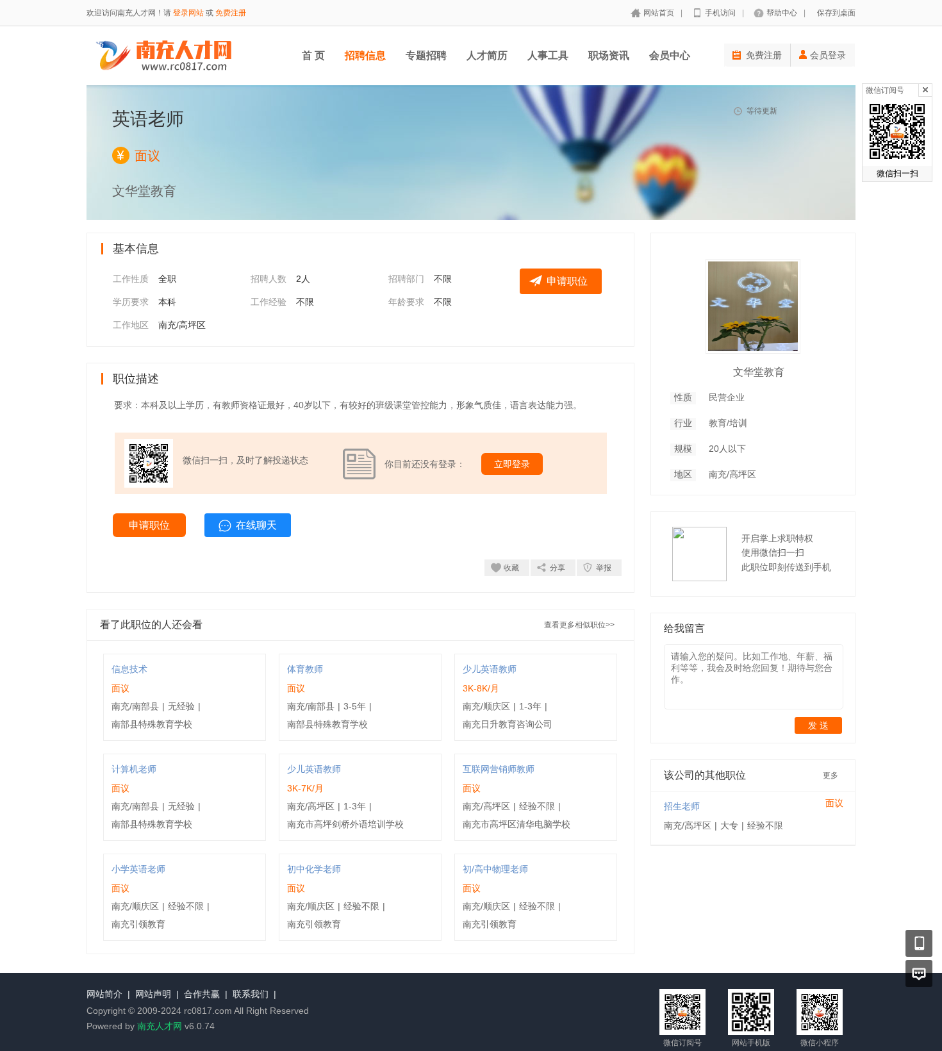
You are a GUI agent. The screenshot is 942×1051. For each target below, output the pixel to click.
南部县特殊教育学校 (152, 724)
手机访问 (720, 12)
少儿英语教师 (489, 669)
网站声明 (153, 994)
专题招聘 (426, 55)
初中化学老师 (314, 869)
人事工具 (547, 55)
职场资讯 (608, 55)
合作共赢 (202, 994)
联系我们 (251, 994)
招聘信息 (365, 55)
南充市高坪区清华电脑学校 (516, 824)
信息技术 (129, 669)
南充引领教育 (138, 924)
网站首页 (658, 12)
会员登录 (828, 55)
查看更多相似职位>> (579, 624)
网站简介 (104, 994)
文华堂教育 (758, 372)
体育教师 (305, 669)
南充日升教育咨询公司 (507, 724)
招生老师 (682, 806)
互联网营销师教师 (498, 769)
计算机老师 (134, 769)
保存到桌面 (836, 12)
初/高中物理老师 (495, 869)
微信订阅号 (885, 90)
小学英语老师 (138, 869)
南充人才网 (159, 1026)
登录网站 (188, 12)
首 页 (313, 55)
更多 (830, 775)
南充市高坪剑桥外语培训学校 (345, 824)
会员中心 (669, 55)
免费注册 (230, 12)
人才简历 (487, 55)
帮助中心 (781, 12)
